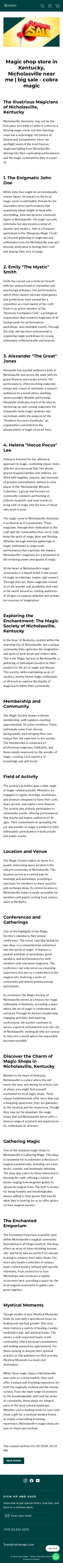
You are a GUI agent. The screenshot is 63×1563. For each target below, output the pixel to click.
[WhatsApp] (56, 1556)
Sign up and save (19, 1496)
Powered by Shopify (31, 1559)
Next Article (14, 1460)
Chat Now (52, 1548)
